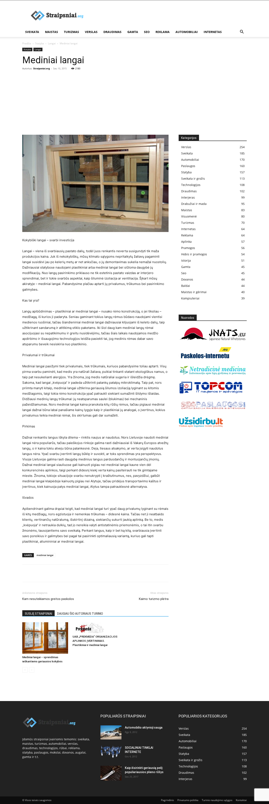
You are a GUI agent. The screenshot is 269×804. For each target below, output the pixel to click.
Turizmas (71, 32)
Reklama (163, 32)
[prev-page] (25, 669)
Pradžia (26, 43)
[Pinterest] (46, 573)
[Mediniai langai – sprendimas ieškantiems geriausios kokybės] (45, 638)
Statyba (39, 43)
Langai (52, 43)
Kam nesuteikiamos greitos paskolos (48, 599)
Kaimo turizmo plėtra (154, 599)
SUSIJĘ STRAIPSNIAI (38, 613)
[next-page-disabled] (31, 669)
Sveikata (32, 32)
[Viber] (65, 573)
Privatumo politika (187, 800)
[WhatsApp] (55, 573)
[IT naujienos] (211, 393)
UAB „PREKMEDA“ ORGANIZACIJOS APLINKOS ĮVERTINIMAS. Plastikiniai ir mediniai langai (95, 641)
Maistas (51, 32)
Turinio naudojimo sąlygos (217, 800)
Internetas (213, 32)
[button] (242, 32)
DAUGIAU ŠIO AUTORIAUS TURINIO (80, 613)
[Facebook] (26, 573)
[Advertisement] (134, 103)
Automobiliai (186, 32)
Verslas (91, 32)
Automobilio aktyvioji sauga (143, 727)
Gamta (132, 32)
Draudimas (112, 32)
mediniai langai (45, 555)
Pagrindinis (167, 800)
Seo (147, 32)
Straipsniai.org (41, 68)
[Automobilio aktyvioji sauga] (110, 732)
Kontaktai (241, 800)
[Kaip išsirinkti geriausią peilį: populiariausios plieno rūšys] (110, 773)
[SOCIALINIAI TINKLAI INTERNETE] (110, 752)
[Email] (75, 573)
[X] (36, 573)
